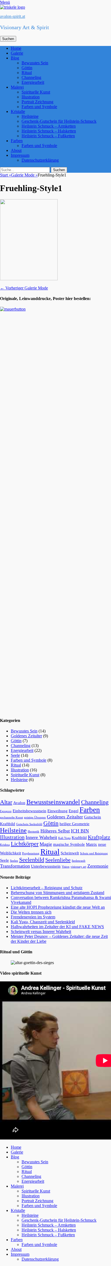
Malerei (17, 87)
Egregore (6, 811)
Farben (17, 140)
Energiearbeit (33, 82)
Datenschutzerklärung (40, 160)
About (16, 150)
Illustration (31, 97)
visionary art (78, 866)
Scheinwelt (70, 853)
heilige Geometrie (74, 824)
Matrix (91, 844)
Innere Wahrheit (41, 837)
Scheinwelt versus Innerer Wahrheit (41, 931)
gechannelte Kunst (11, 817)
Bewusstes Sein (35, 63)
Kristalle (18, 111)
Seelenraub (78, 860)
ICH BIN (80, 831)
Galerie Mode (24, 175)
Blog (15, 58)
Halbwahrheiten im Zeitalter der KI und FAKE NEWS (57, 926)
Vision (66, 866)
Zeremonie (97, 866)
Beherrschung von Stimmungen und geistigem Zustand (57, 892)
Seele (15, 755)
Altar (6, 802)
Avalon (19, 803)
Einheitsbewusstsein (29, 811)
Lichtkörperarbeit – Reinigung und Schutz (46, 887)
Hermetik (33, 831)
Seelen (14, 860)
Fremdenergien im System (33, 917)
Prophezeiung (30, 853)
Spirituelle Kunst (36, 92)
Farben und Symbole (39, 106)
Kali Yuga (64, 838)
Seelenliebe (58, 860)
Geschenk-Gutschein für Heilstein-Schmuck (59, 121)
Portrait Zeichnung (37, 101)
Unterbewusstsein (46, 866)
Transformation (15, 866)
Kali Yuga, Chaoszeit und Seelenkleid (43, 921)
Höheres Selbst (55, 831)
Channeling (31, 77)
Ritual (27, 72)
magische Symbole (69, 844)
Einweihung (57, 811)
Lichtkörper (25, 843)
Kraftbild (79, 837)
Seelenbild (31, 859)
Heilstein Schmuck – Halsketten (49, 131)
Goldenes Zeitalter (26, 736)
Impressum (20, 155)
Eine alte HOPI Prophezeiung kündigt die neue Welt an (58, 907)
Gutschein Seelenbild (29, 824)
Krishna (5, 844)
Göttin (27, 67)
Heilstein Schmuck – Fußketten (48, 136)
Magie (46, 844)
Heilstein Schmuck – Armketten (49, 126)
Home (16, 48)
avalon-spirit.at (12, 16)
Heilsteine (30, 116)
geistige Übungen (35, 817)
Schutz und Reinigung (94, 853)
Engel (73, 811)
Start (5, 175)
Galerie (17, 53)
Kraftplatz (99, 837)
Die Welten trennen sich (31, 912)
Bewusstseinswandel (53, 801)
